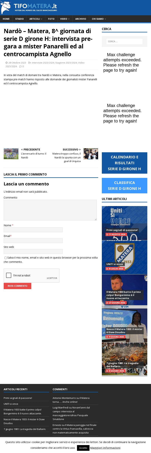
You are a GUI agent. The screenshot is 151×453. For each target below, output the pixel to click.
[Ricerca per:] (124, 41)
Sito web (9, 247)
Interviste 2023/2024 (43, 62)
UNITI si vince (114, 264)
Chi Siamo (98, 18)
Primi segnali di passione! (122, 230)
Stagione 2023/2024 (66, 62)
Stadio (19, 18)
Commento (10, 197)
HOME (6, 18)
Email (7, 236)
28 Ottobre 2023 (17, 62)
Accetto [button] (83, 448)
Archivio (80, 18)
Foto (51, 18)
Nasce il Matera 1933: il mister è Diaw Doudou (124, 330)
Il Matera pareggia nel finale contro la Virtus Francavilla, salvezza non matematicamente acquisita (74, 428)
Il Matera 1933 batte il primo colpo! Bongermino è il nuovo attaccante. (123, 295)
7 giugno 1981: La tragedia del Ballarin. (122, 364)
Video (63, 18)
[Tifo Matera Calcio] (28, 13)
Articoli (34, 18)
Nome (8, 225)
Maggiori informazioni (105, 448)
